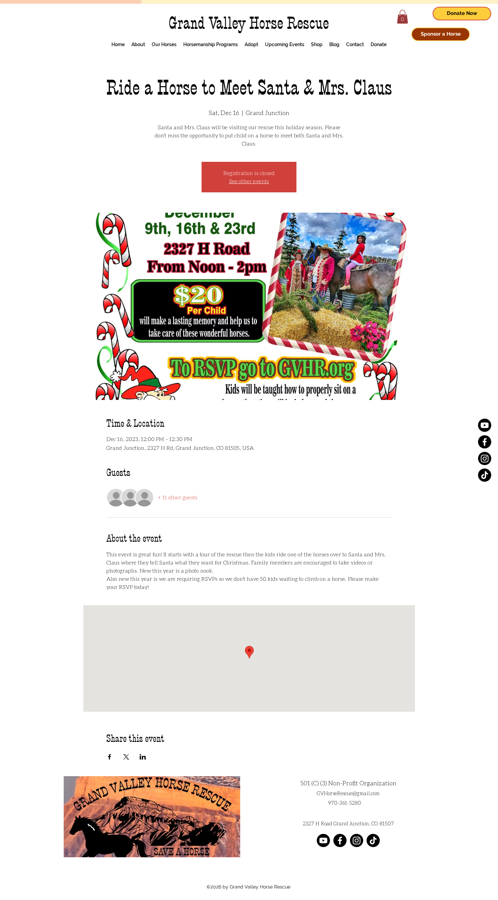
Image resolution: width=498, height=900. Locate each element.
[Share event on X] (126, 757)
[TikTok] (484, 475)
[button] (402, 17)
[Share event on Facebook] (109, 757)
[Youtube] (484, 425)
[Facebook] (484, 441)
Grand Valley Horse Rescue (249, 23)
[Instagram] (484, 458)
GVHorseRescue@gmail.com (348, 793)
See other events (249, 181)
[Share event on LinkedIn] (143, 757)
